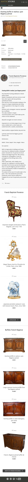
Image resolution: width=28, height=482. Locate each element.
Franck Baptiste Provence (17, 76)
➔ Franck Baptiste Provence (14, 66)
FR (21, 2)
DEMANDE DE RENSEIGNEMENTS (11, 59)
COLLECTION (16, 85)
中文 (26, 2)
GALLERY (11, 85)
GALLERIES (10, 5)
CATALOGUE (3, 5)
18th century (7, 183)
